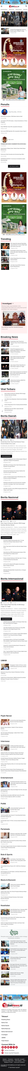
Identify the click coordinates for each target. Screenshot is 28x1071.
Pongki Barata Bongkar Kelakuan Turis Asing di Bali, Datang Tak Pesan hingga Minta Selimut (18, 783)
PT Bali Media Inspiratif (14, 1067)
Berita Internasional (6, 1031)
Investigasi (4, 1034)
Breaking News (4, 9)
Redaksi (5, 1059)
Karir (24, 1060)
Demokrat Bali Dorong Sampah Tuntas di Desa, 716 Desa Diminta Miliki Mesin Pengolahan (18, 950)
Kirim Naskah (18, 1060)
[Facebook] (2, 1047)
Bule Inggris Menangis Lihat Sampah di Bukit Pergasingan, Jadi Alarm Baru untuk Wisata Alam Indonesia (18, 966)
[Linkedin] (16, 1047)
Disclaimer (10, 1059)
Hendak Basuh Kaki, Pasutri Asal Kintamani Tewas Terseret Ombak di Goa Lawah (18, 343)
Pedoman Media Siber (8, 1060)
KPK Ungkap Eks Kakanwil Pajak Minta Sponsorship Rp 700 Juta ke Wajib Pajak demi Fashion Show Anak (18, 245)
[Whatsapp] (11, 1047)
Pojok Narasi (5, 1040)
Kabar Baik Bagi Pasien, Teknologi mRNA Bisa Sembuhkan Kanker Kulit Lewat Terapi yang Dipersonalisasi (18, 911)
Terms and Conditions (19, 1062)
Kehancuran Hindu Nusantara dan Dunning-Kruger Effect (12, 154)
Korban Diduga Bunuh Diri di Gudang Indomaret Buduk (15, 404)
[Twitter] (5, 1047)
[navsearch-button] (26, 6)
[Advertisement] (14, 285)
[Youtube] (8, 1047)
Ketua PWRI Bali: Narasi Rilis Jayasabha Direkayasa (11, 126)
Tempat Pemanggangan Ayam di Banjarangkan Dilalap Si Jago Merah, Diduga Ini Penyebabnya (18, 350)
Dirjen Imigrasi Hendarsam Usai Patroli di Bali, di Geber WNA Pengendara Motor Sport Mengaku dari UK (18, 373)
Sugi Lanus (11, 139)
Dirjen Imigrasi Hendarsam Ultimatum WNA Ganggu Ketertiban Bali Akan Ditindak (18, 358)
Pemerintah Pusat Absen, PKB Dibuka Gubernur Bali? (12, 116)
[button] (2, 31)
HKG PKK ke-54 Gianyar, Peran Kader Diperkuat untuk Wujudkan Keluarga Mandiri (18, 31)
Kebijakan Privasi (8, 1062)
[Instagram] (14, 1047)
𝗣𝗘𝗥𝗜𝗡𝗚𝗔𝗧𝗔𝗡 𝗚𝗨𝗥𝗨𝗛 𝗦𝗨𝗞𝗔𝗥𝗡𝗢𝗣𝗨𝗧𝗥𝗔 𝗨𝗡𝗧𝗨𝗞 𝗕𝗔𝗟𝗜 (13, 144)
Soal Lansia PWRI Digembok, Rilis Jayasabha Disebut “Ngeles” (14, 131)
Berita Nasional (5, 1028)
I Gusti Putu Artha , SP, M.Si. (15, 111)
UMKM (3, 1037)
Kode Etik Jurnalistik (19, 1059)
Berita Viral (11, 9)
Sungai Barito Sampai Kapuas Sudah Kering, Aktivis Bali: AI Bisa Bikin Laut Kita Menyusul (18, 252)
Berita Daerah (19, 9)
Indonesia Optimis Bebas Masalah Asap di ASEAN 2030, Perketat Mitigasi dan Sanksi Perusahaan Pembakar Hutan (18, 981)
